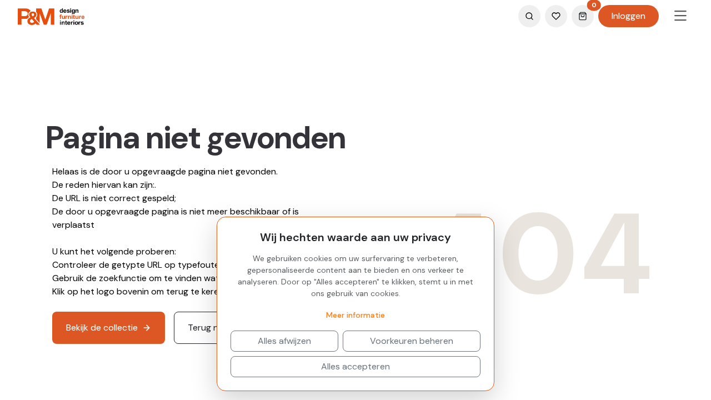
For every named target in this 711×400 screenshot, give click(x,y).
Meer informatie (355, 315)
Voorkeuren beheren (411, 341)
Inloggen (628, 16)
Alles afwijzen (284, 341)
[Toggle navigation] (680, 16)
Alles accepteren (355, 366)
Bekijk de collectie (102, 327)
